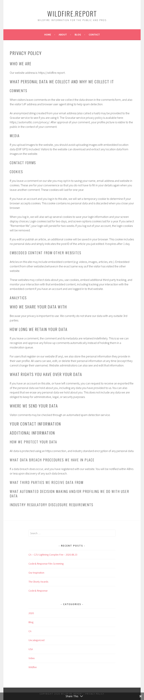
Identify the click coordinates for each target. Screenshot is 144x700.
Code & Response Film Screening (46, 563)
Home (47, 34)
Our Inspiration (36, 572)
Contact (94, 34)
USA (30, 649)
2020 (31, 613)
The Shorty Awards (38, 581)
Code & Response (37, 590)
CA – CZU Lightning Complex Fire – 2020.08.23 (52, 554)
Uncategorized (36, 640)
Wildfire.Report (72, 13)
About (63, 34)
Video (31, 658)
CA (29, 631)
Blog (78, 34)
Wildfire (32, 667)
